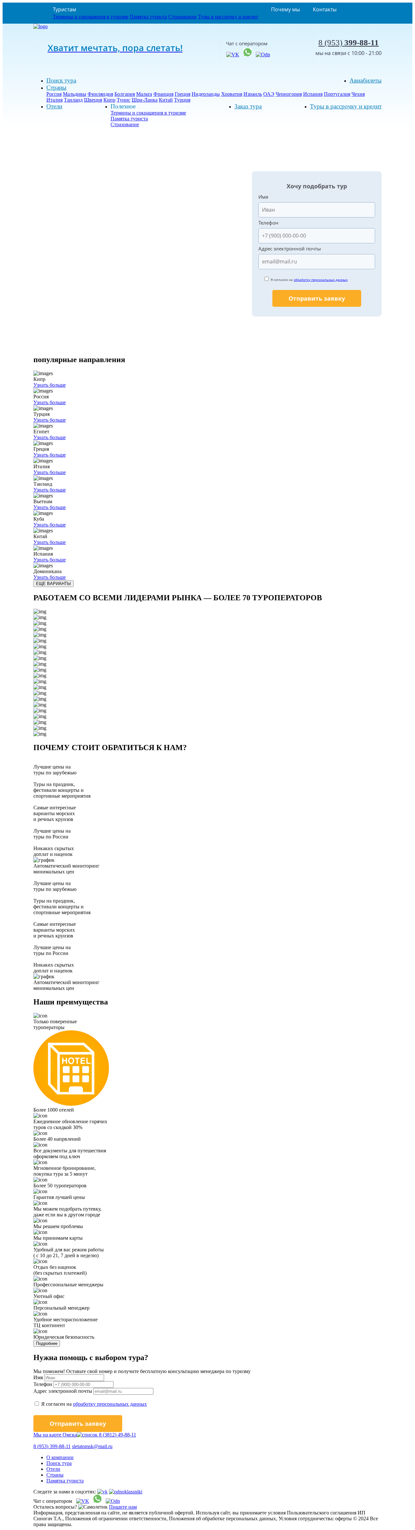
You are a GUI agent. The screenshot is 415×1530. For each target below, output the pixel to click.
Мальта (144, 94)
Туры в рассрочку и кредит (228, 16)
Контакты (325, 9)
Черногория (289, 94)
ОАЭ (268, 94)
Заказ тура (248, 106)
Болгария (124, 94)
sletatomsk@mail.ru (92, 1446)
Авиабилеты (366, 80)
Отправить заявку (317, 298)
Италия (54, 100)
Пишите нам (123, 1507)
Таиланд (73, 100)
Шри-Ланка (145, 100)
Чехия (358, 94)
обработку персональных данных (321, 279)
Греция (182, 94)
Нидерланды (206, 94)
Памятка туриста (148, 16)
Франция (163, 94)
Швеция (93, 100)
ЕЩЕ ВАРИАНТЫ (53, 583)
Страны (56, 87)
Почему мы (285, 9)
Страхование (182, 16)
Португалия (337, 94)
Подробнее (46, 1343)
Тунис (123, 100)
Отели (54, 106)
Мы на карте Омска (55, 1434)
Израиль (252, 94)
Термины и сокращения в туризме (90, 16)
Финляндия (100, 94)
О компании (60, 1457)
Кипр (109, 100)
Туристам (64, 9)
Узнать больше (49, 385)
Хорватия (231, 94)
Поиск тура (61, 80)
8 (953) (348, 42)
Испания (313, 94)
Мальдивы (74, 94)
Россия (54, 94)
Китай (166, 100)
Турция (182, 100)
